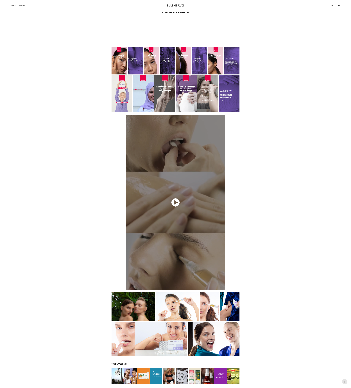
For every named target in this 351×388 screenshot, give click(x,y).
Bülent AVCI (175, 5)
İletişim (22, 5)
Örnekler (14, 5)
